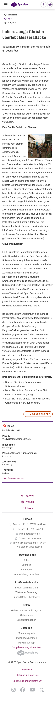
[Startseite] (20, 4)
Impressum (27, 669)
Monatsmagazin (26, 633)
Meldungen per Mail (26, 638)
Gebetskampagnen (26, 619)
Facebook (22, 689)
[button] (27, 496)
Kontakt (27, 518)
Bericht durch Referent (26, 587)
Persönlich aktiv (26, 554)
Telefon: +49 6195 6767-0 (29, 529)
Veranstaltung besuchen (26, 574)
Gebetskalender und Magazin (26, 610)
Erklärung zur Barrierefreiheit (27, 681)
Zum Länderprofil (11, 478)
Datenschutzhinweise (29, 538)
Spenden (26, 564)
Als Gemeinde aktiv (26, 582)
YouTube (32, 689)
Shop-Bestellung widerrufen (26, 647)
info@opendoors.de (29, 533)
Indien (10, 18)
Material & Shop (26, 642)
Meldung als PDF (40, 414)
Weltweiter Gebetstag (26, 592)
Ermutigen (26, 569)
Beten (26, 560)
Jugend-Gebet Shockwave (26, 597)
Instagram (13, 689)
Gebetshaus (26, 615)
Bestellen (26, 627)
